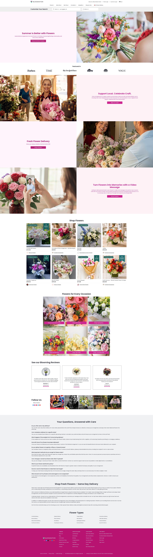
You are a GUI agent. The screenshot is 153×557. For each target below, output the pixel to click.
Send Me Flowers (89, 540)
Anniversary (74, 535)
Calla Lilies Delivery (103, 518)
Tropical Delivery (102, 520)
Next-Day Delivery (89, 535)
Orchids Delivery (35, 516)
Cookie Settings (59, 553)
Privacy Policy (51, 553)
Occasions (73, 5)
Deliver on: (86, 9)
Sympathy (80, 5)
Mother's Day (75, 546)
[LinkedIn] (52, 540)
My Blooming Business (58, 252)
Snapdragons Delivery (58, 522)
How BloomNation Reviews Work (106, 535)
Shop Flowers (40, 148)
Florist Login (101, 538)
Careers (60, 546)
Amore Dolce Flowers (84, 284)
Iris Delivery (56, 520)
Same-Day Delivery (90, 533)
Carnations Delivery (103, 516)
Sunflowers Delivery (36, 522)
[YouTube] (40, 405)
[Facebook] (33, 405)
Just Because (75, 533)
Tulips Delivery (80, 516)
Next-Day (66, 5)
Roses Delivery (34, 518)
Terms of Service (43, 553)
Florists (87, 544)
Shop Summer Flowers (39, 41)
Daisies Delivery (57, 516)
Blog (60, 535)
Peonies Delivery (80, 522)
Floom (111, 553)
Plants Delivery (57, 518)
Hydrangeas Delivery (81, 520)
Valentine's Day (75, 544)
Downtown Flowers (33, 284)
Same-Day (58, 5)
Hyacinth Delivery (103, 522)
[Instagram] (34, 405)
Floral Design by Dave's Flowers (86, 252)
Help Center (101, 542)
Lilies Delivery (79, 518)
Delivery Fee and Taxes (64, 542)
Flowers (51, 5)
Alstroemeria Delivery (36, 520)
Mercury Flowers (32, 252)
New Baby (74, 542)
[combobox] (91, 9)
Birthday (74, 538)
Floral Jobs (101, 540)
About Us (61, 533)
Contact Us (61, 544)
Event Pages (88, 542)
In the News (61, 538)
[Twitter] (38, 405)
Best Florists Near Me (90, 546)
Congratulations (75, 540)
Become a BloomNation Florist (105, 533)
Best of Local (116, 103)
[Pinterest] (36, 405)
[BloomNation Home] (37, 2)
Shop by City (88, 5)
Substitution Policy (63, 540)
